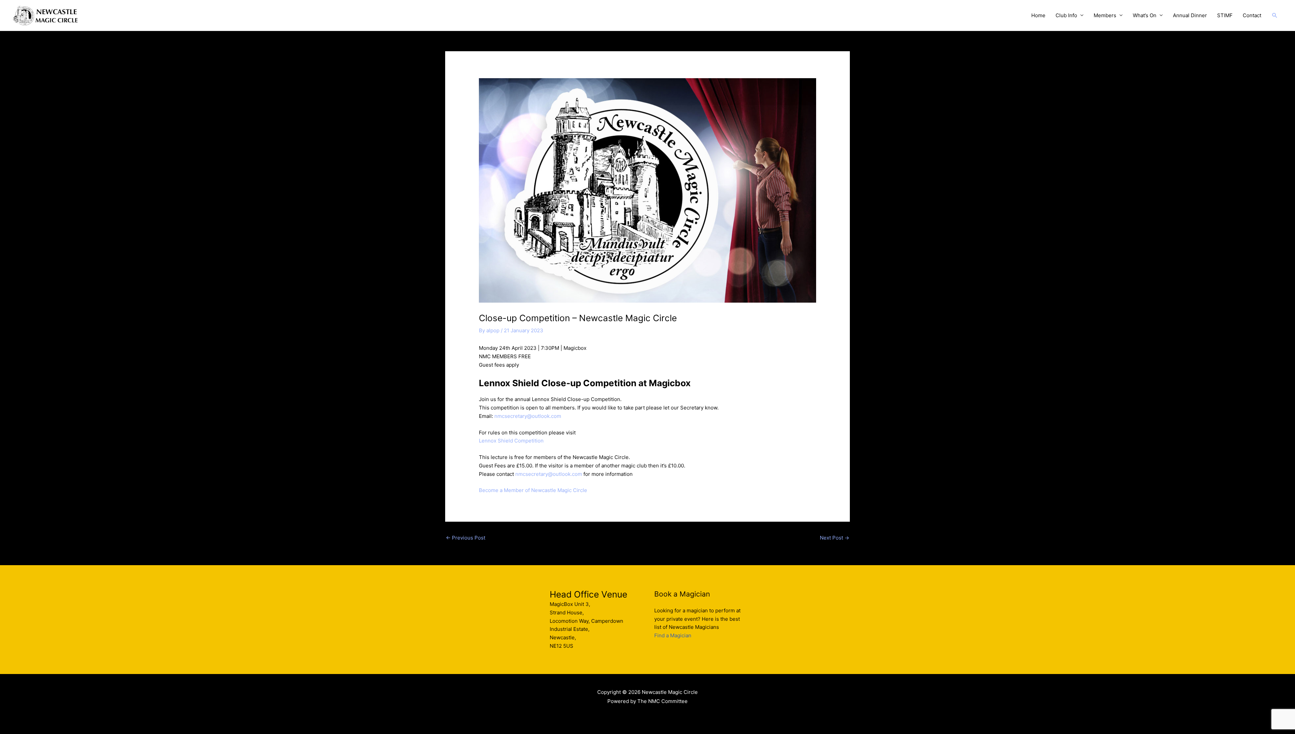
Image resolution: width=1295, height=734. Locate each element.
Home (1038, 15)
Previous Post (465, 537)
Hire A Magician (647, 715)
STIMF (1225, 15)
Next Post (834, 537)
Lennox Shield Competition (511, 440)
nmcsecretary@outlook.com (527, 416)
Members (1105, 15)
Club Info (1066, 15)
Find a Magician (672, 635)
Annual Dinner (1190, 15)
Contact (1252, 15)
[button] (1274, 15)
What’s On (1144, 15)
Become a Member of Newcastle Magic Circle (533, 490)
